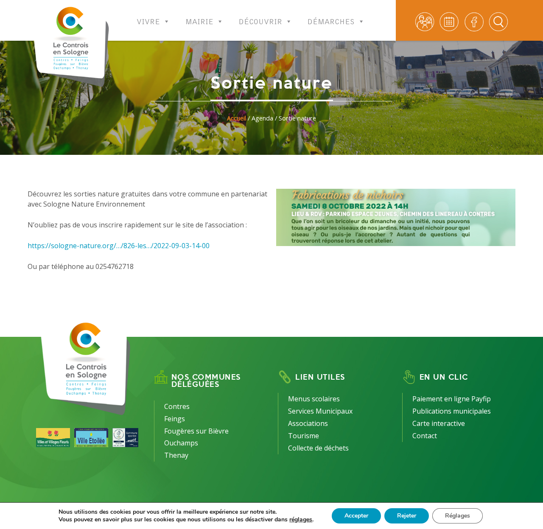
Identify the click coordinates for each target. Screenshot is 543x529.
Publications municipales (451, 411)
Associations (308, 423)
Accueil (236, 118)
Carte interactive (438, 423)
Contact (424, 435)
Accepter (356, 516)
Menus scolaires (314, 398)
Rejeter (406, 516)
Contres (177, 406)
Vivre (148, 19)
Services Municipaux (320, 411)
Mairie (199, 19)
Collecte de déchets (318, 448)
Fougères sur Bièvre (196, 431)
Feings (174, 418)
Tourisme (303, 435)
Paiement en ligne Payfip (451, 398)
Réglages (457, 516)
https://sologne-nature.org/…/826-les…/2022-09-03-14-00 (119, 245)
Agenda (262, 118)
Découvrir (260, 19)
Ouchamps (181, 443)
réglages (300, 519)
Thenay (176, 455)
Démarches (331, 19)
